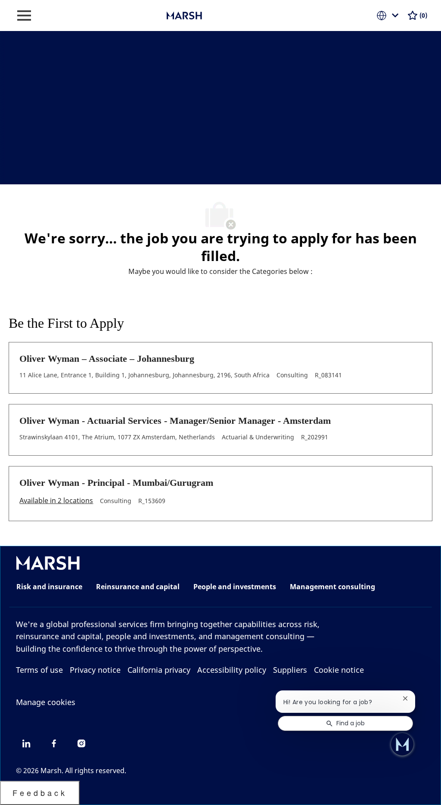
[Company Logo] (210, 15)
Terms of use (39, 670)
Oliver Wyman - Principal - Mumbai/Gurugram (116, 482)
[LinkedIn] (26, 743)
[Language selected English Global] (389, 15)
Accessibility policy (231, 670)
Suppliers (290, 670)
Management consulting (332, 586)
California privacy (158, 670)
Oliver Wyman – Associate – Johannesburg (106, 358)
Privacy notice (95, 670)
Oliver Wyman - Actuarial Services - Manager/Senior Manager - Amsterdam (175, 420)
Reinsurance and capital (138, 586)
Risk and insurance (49, 586)
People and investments (234, 586)
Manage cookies (45, 702)
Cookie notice (339, 670)
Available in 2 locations (56, 501)
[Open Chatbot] (402, 744)
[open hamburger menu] (24, 15)
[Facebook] (53, 743)
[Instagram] (81, 743)
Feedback (39, 792)
